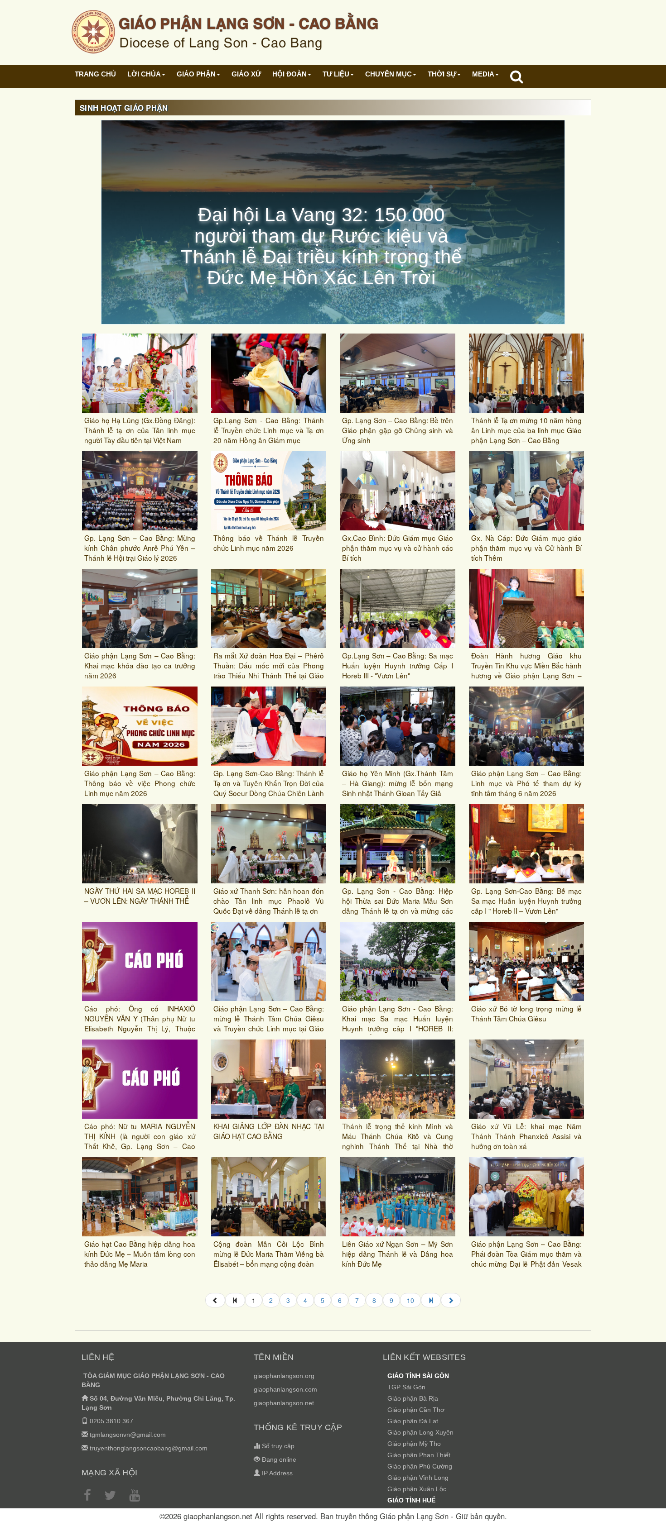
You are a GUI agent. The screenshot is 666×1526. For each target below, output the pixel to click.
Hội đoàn (289, 74)
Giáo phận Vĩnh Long (418, 1477)
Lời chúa (144, 74)
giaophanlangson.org (284, 1375)
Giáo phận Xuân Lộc (416, 1489)
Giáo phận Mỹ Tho (414, 1443)
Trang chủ (95, 74)
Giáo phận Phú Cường (419, 1466)
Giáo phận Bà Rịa (412, 1398)
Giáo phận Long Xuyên (420, 1432)
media (483, 74)
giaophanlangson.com (285, 1389)
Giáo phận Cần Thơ (415, 1409)
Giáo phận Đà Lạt (412, 1421)
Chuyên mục (388, 74)
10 (410, 1300)
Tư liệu (336, 74)
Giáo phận (196, 74)
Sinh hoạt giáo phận (124, 107)
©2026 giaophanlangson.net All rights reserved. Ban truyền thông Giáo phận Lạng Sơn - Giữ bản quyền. (333, 1516)
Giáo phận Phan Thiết (418, 1455)
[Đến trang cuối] (431, 1300)
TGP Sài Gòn (406, 1387)
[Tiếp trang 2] (451, 1300)
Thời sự (442, 74)
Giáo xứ (246, 74)
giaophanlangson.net (284, 1403)
